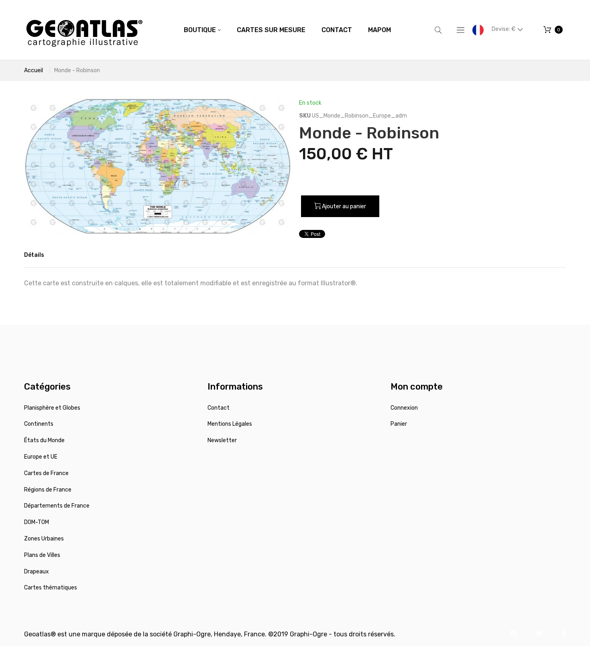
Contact (219, 407)
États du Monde (44, 440)
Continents (38, 424)
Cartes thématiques (50, 587)
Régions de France (47, 489)
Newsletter (222, 440)
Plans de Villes (42, 555)
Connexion (404, 407)
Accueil (33, 70)
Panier (399, 424)
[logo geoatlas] (84, 30)
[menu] (287, 30)
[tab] (34, 255)
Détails (34, 255)
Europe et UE (40, 456)
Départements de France (57, 505)
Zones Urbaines (44, 538)
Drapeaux (36, 571)
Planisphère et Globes (52, 407)
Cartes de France (46, 473)
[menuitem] (202, 30)
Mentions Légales (230, 424)
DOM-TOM (36, 522)
